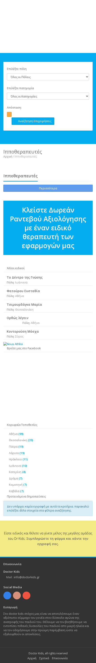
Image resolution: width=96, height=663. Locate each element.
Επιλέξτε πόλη (17, 69)
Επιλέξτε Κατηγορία (20, 88)
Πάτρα (16, 447)
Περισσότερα (48, 188)
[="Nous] (48, 344)
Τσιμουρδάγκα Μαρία (24, 304)
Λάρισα (17, 453)
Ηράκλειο (18, 459)
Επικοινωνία (60, 658)
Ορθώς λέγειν (17, 318)
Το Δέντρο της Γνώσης (25, 277)
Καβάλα (16, 491)
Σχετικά (44, 658)
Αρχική (7, 156)
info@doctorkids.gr (27, 577)
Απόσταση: (14, 107)
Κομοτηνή (18, 485)
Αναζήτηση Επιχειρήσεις (34, 121)
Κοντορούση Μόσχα (23, 331)
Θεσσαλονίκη (21, 440)
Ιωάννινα (18, 466)
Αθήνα (16, 434)
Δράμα (15, 478)
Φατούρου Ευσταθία (23, 291)
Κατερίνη (17, 472)
